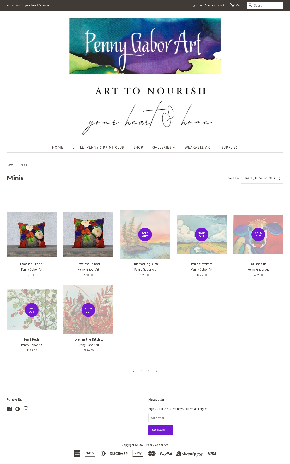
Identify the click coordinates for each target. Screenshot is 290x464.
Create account (214, 5)
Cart (239, 5)
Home (57, 148)
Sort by (233, 178)
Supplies (230, 148)
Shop (138, 148)
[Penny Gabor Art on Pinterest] (17, 410)
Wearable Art (198, 148)
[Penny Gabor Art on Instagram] (25, 410)
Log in (194, 5)
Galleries (162, 148)
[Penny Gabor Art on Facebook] (9, 410)
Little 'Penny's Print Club (98, 148)
